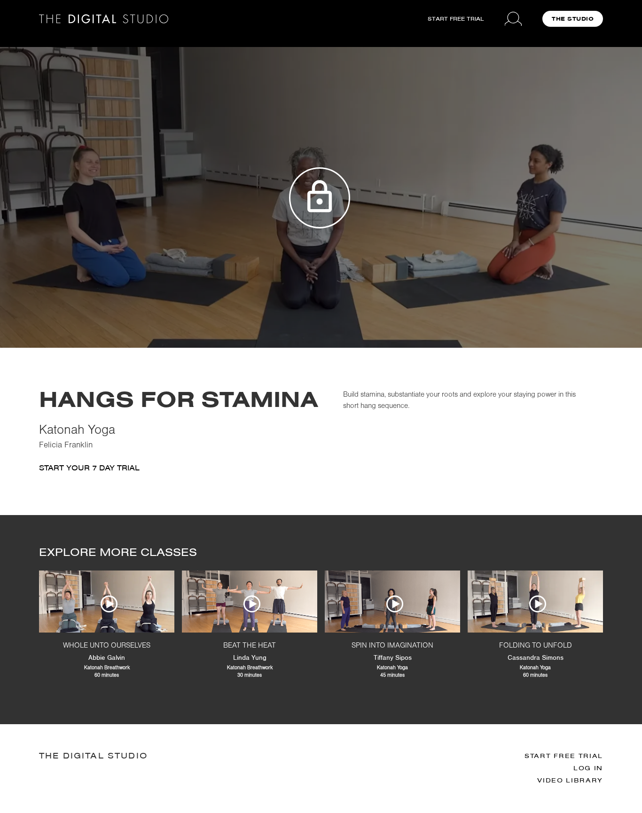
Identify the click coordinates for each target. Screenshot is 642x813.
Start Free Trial (564, 756)
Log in (588, 768)
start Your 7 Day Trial (89, 467)
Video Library (570, 780)
